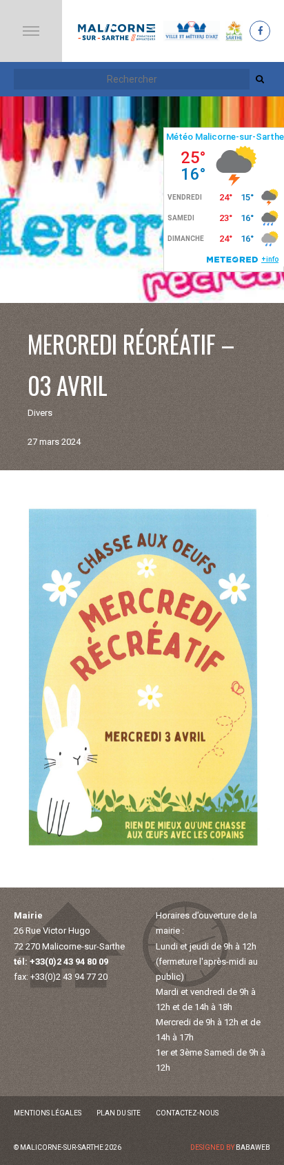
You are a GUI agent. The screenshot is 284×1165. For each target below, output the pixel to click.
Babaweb (253, 1147)
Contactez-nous (187, 1113)
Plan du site (119, 1113)
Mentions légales (47, 1113)
